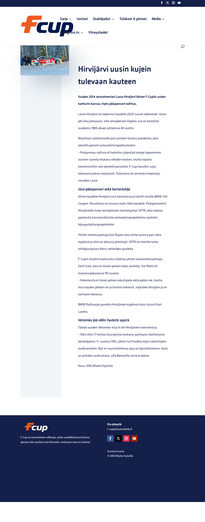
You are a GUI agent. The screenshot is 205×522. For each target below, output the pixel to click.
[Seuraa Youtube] (134, 438)
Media (156, 19)
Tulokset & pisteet (133, 19)
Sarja (64, 19)
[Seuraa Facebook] (110, 438)
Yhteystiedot (98, 33)
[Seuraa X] (118, 438)
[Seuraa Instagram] (126, 438)
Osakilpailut (102, 19)
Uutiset (82, 19)
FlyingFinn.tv (69, 33)
